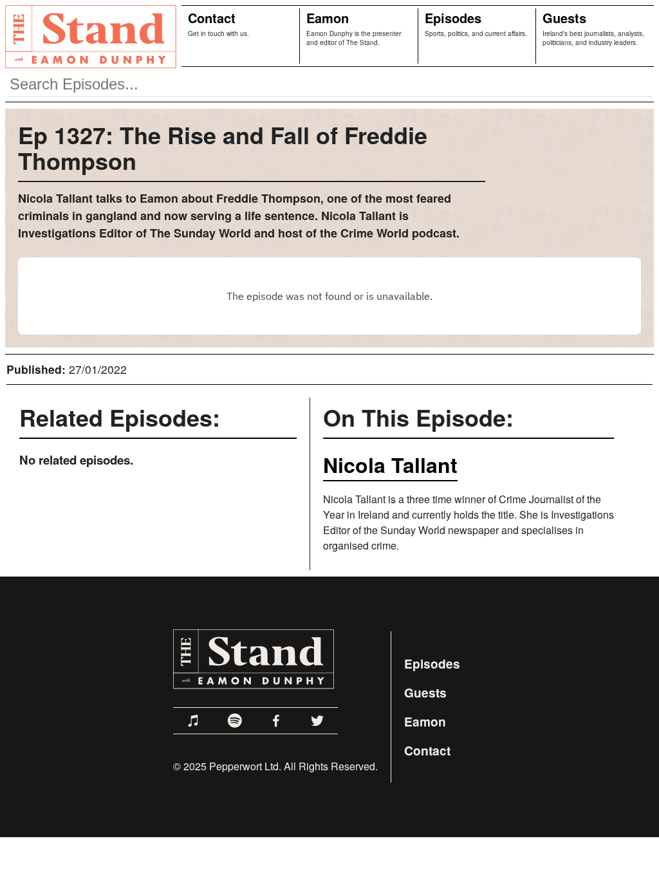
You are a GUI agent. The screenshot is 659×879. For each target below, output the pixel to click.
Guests (564, 17)
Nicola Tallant (390, 464)
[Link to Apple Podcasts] (194, 721)
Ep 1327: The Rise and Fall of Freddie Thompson (222, 147)
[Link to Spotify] (235, 721)
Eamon (327, 17)
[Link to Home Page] (88, 36)
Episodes (453, 17)
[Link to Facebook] (276, 721)
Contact (212, 17)
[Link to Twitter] (317, 721)
